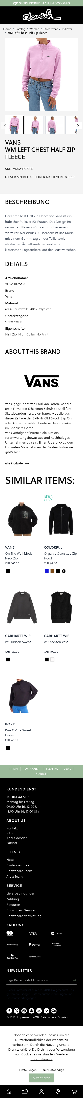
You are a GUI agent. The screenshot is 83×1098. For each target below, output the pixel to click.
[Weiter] (78, 125)
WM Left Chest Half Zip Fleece (27, 33)
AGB (36, 1017)
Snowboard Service (20, 910)
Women (34, 29)
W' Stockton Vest (56, 642)
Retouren (13, 904)
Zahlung (12, 899)
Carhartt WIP (18, 635)
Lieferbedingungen (20, 893)
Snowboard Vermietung (24, 916)
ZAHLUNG (15, 924)
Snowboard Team (19, 871)
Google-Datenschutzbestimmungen (44, 994)
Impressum (24, 1017)
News (10, 859)
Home (7, 29)
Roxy (10, 724)
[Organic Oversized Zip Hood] (64, 571)
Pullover (67, 29)
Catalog (20, 29)
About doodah (17, 838)
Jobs (9, 833)
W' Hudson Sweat (18, 642)
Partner (11, 842)
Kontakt (12, 828)
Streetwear (51, 29)
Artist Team (14, 876)
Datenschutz (48, 1017)
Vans (13, 142)
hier (17, 452)
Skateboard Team (19, 865)
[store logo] (42, 15)
